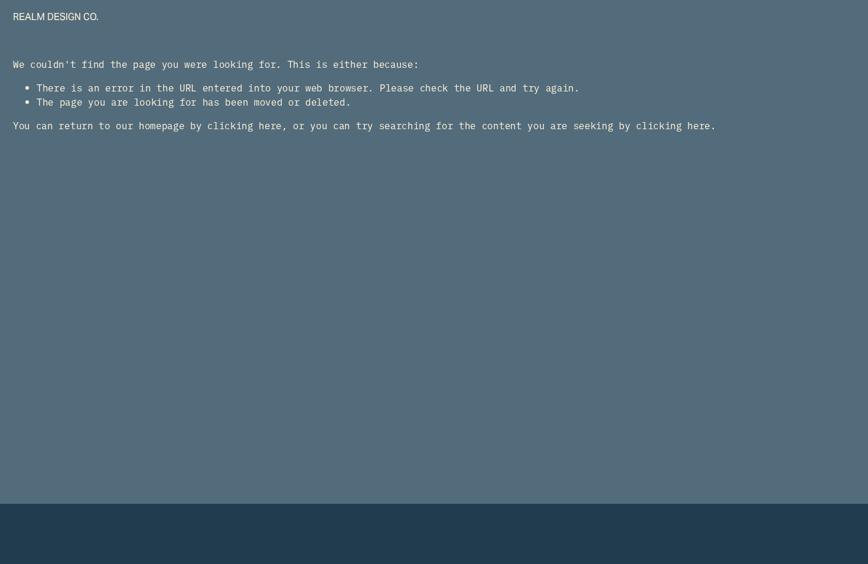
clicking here (244, 125)
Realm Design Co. (56, 17)
